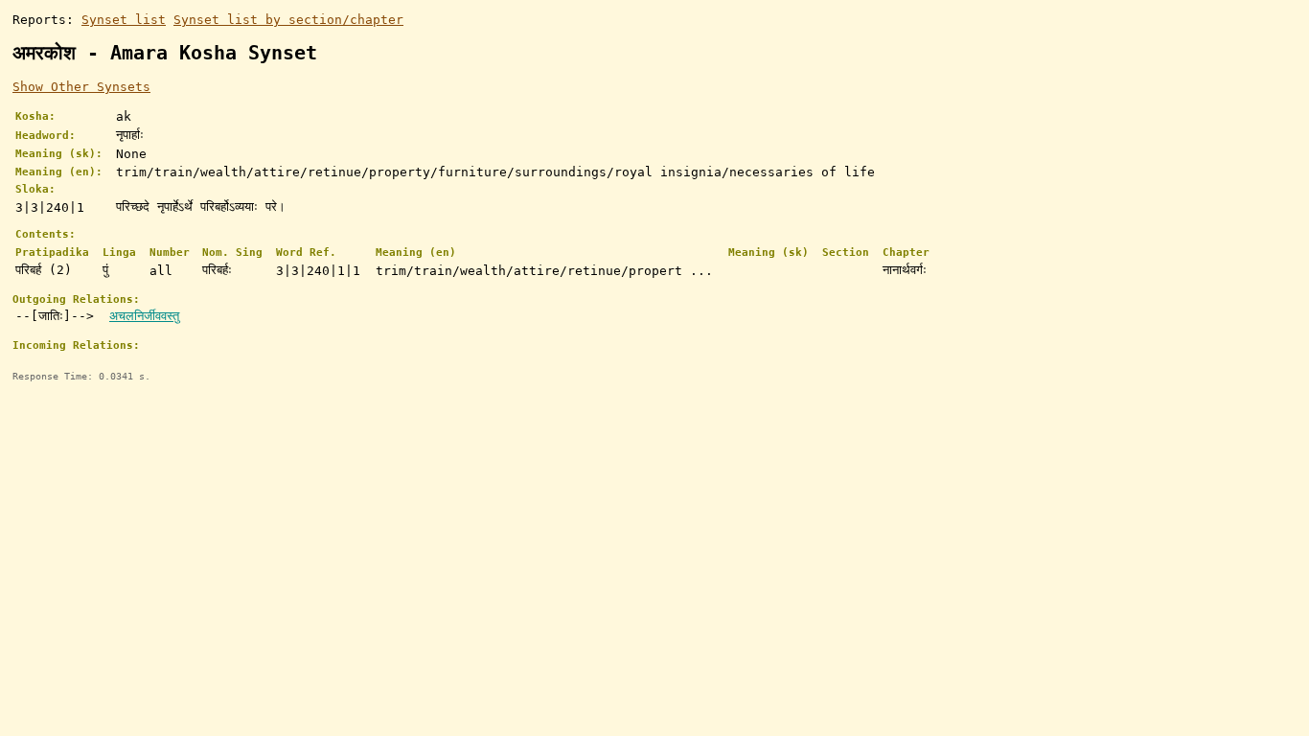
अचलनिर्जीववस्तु (144, 316)
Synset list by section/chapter (288, 19)
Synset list (123, 19)
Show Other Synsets (81, 87)
